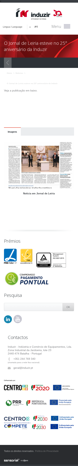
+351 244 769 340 (24, 358)
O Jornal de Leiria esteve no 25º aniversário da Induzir (32, 83)
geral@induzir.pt (23, 367)
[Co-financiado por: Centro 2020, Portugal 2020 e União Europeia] (39, 385)
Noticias (19, 73)
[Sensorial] (39, 460)
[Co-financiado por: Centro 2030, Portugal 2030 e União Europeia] (39, 419)
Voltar (8, 63)
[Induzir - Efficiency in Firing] (39, 14)
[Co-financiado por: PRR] (39, 401)
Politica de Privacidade (47, 451)
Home (9, 73)
